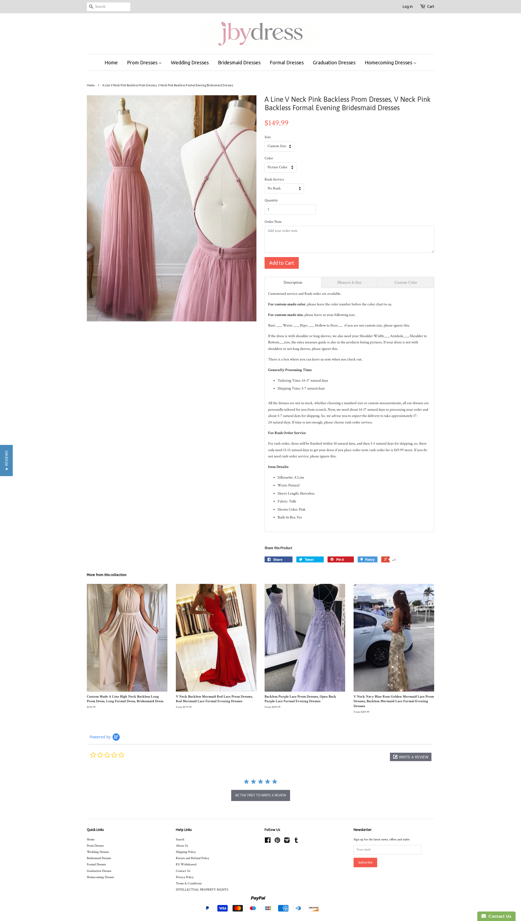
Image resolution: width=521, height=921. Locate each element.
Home (111, 62)
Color (269, 158)
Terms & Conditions (189, 883)
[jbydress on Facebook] (268, 842)
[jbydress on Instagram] (287, 842)
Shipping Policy (186, 852)
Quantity (271, 200)
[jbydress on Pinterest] (277, 842)
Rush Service (274, 179)
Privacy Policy (184, 877)
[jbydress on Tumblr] (296, 842)
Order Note (273, 221)
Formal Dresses (287, 62)
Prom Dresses (142, 62)
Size (268, 137)
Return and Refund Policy (192, 858)
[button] (410, 757)
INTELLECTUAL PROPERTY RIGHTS (202, 890)
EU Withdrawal (186, 864)
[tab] (293, 282)
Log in (408, 6)
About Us (182, 846)
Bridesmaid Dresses (239, 62)
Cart (430, 6)
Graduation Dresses (334, 62)
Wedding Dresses (190, 62)
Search (180, 839)
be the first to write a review (260, 795)
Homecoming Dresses (389, 62)
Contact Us (183, 871)
